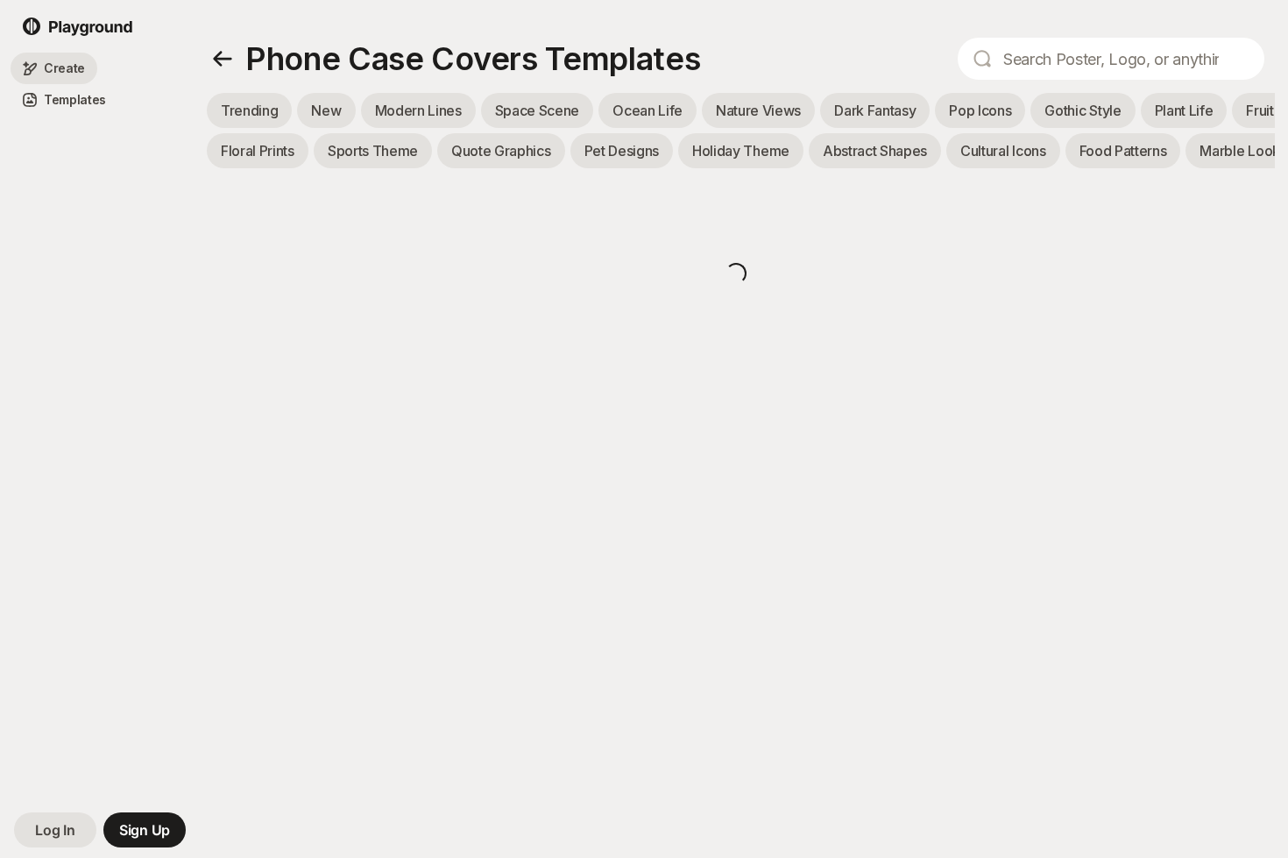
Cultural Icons (1003, 151)
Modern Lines (418, 110)
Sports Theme (373, 151)
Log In (54, 830)
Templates (75, 100)
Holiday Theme (740, 151)
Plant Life (1184, 110)
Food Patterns (1123, 151)
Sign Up (144, 830)
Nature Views (758, 110)
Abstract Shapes (875, 151)
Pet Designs (621, 151)
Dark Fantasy (875, 110)
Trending (249, 110)
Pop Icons (980, 110)
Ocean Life (647, 110)
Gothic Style (1082, 110)
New (326, 110)
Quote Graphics (501, 151)
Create (64, 68)
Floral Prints (257, 151)
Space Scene (537, 110)
